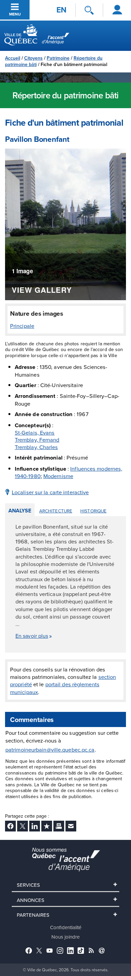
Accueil (12, 58)
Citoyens (33, 58)
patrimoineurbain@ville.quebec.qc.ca (50, 749)
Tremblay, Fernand (37, 439)
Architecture (55, 511)
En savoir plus (31, 635)
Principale (22, 325)
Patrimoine (58, 58)
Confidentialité (65, 927)
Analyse (19, 510)
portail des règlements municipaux (54, 687)
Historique (93, 511)
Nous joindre (65, 936)
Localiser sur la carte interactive (50, 492)
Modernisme (58, 476)
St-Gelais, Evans (35, 432)
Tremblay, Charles (36, 447)
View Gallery (42, 290)
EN (61, 9)
